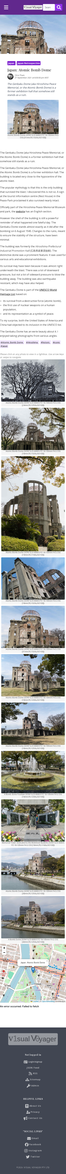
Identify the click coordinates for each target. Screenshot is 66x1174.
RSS (35, 1073)
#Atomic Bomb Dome (12, 342)
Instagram (35, 1150)
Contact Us (34, 1118)
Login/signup (35, 1061)
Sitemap (35, 1079)
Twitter (35, 1156)
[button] (33, 970)
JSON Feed (33, 1067)
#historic (45, 342)
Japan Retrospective (28, 63)
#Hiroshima (32, 342)
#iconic (56, 342)
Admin (34, 1085)
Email (35, 1138)
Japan (11, 63)
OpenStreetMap (48, 1001)
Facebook (35, 1144)
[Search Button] (58, 7)
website (20, 211)
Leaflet (35, 1001)
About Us (35, 1105)
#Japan (4, 346)
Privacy (35, 1111)
